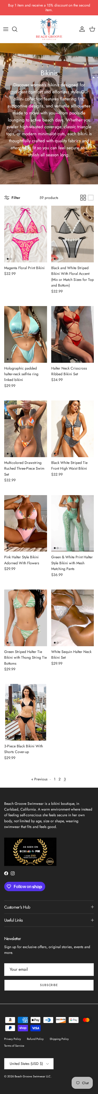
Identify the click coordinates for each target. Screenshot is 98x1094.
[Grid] (83, 198)
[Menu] (5, 29)
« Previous (39, 779)
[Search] (17, 29)
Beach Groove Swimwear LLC (33, 1076)
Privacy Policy (12, 1039)
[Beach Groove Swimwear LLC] (49, 29)
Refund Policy (35, 1039)
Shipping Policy (59, 1039)
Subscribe (49, 985)
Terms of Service (14, 1046)
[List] (91, 198)
